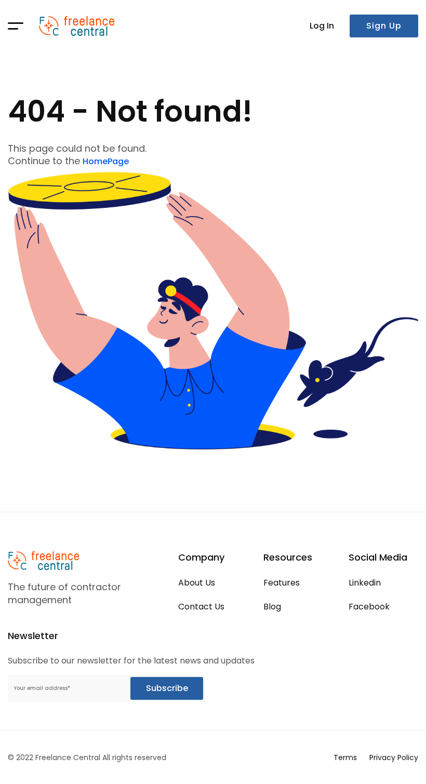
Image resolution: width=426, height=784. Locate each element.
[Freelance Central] (76, 25)
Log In (322, 26)
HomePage (106, 161)
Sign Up (384, 26)
